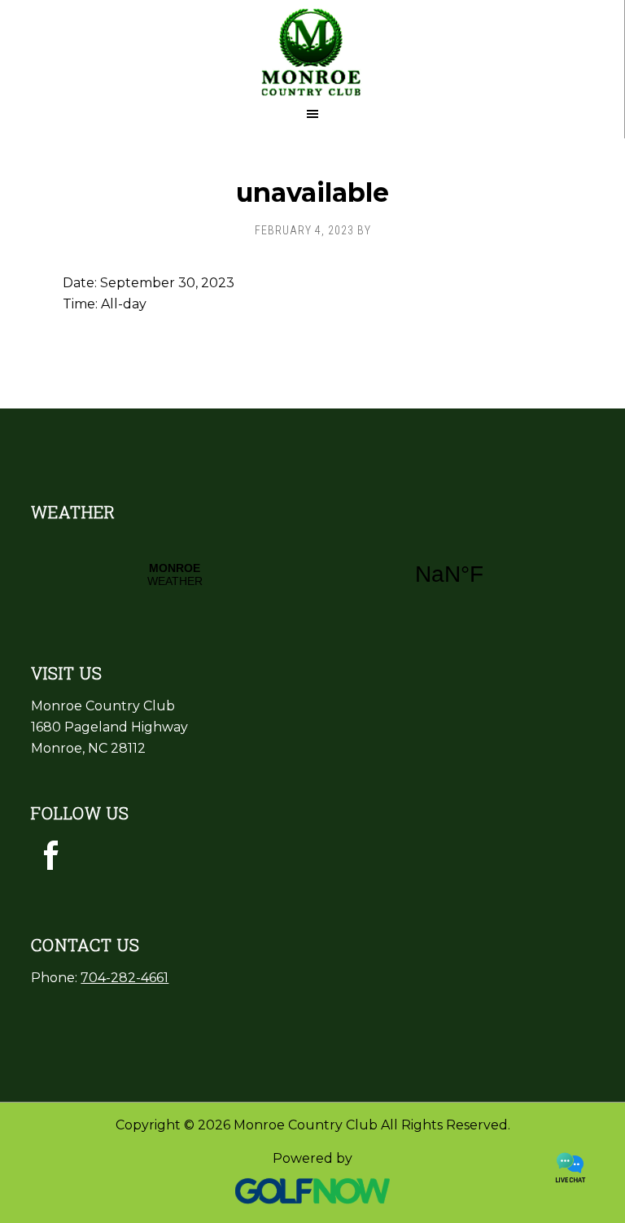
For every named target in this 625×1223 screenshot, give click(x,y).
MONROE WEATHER (312, 574)
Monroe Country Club (312, 49)
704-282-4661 (124, 977)
